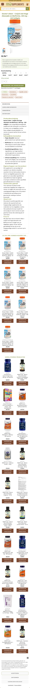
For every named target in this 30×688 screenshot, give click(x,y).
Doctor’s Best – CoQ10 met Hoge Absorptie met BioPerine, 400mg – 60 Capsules (22, 255)
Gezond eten (5, 94)
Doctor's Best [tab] (6, 113)
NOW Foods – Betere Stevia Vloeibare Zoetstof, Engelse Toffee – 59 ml (8, 524)
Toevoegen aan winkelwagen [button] (7, 261)
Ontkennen (15, 677)
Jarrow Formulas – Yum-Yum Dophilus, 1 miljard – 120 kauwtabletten (8, 406)
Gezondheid (13, 94)
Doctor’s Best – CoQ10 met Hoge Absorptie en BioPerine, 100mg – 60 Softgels (7, 255)
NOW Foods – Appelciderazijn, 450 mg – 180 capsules (8, 553)
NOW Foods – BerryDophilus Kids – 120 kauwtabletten (22, 405)
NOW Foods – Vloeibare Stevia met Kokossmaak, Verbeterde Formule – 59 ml (22, 643)
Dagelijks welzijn (23, 91)
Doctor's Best (19, 97)
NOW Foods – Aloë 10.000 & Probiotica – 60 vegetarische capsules (22, 582)
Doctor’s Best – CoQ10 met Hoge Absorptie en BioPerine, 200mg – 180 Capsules (22, 314)
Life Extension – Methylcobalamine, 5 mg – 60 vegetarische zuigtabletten (22, 435)
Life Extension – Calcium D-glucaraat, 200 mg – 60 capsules (8, 376)
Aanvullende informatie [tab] (9, 107)
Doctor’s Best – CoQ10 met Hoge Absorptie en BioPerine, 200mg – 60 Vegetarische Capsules (7, 343)
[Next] (26, 33)
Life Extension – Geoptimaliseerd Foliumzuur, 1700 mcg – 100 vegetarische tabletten (22, 613)
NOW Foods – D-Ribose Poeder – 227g (7, 463)
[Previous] (3, 33)
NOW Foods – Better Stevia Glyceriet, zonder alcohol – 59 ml (22, 523)
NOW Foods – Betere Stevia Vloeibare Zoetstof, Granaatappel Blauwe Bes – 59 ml (22, 376)
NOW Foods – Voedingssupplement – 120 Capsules (7, 642)
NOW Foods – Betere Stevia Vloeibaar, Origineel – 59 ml (8, 494)
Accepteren (15, 673)
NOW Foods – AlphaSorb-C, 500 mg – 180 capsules (7, 435)
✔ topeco (4, 91)
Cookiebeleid (11, 685)
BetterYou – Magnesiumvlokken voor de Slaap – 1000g (7, 611)
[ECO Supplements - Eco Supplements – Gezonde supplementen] (15, 4)
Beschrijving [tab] (6, 104)
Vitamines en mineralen (7, 97)
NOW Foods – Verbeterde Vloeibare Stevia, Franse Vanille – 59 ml (7, 582)
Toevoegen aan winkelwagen (13, 85)
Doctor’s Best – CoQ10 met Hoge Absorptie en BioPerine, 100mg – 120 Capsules (7, 284)
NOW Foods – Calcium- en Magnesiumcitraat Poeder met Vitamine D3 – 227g (22, 494)
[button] (27, 658)
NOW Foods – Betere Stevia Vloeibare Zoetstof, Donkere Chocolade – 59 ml (22, 465)
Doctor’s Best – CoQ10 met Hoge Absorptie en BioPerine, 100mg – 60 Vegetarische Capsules (22, 284)
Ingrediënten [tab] (6, 110)
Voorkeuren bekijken (15, 681)
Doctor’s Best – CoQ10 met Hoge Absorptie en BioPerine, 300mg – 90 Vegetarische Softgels (7, 314)
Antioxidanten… (13, 91)
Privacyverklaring (17, 685)
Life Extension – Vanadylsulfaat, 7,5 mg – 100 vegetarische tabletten (22, 553)
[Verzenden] (27, 8)
